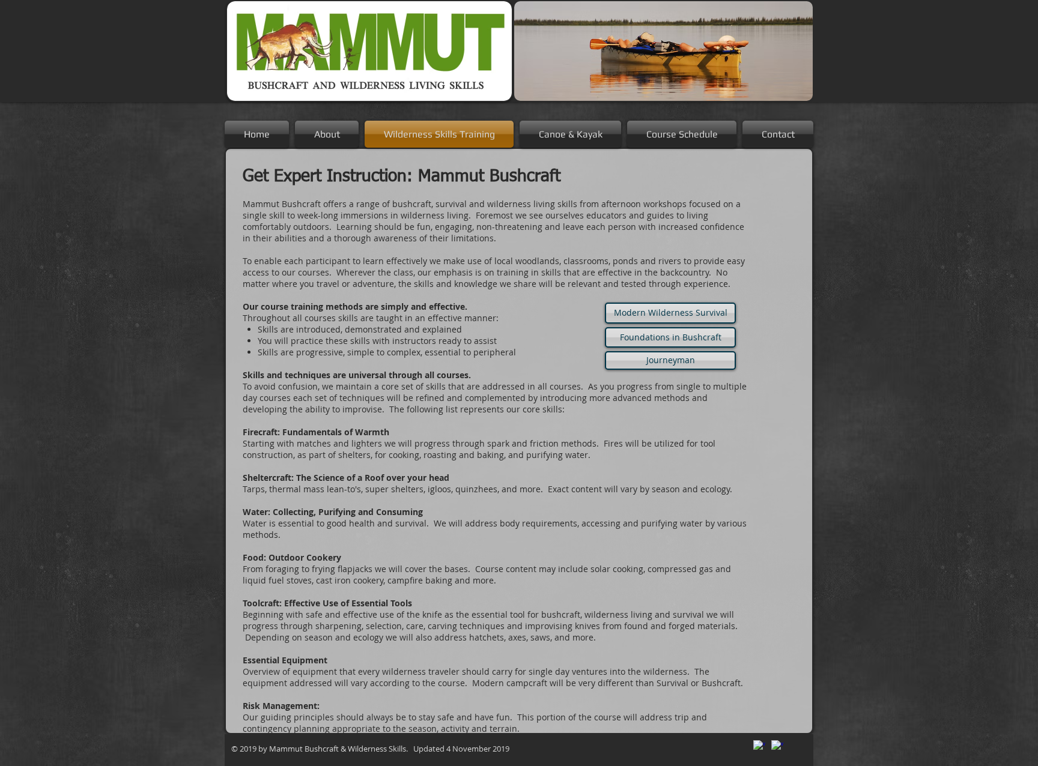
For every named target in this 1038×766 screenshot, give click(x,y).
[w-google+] (759, 746)
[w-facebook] (777, 746)
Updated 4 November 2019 (459, 748)
